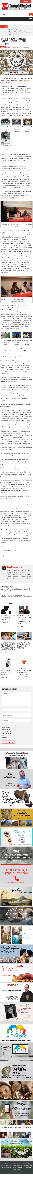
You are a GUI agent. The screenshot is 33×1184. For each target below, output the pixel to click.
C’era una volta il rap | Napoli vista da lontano (8, 618)
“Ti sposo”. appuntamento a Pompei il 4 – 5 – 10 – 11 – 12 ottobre (7, 671)
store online (21, 168)
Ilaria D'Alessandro (16, 47)
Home (11, 30)
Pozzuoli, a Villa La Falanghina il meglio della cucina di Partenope (23, 645)
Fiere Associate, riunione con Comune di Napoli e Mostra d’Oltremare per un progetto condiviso (24, 672)
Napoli (15, 30)
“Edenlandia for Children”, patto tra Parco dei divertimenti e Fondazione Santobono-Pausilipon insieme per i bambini (16, 596)
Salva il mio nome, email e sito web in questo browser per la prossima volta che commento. (7, 732)
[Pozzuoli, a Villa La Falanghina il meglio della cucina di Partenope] (24, 636)
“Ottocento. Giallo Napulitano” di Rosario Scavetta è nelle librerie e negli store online (24, 619)
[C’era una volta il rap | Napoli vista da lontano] (8, 610)
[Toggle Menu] (30, 19)
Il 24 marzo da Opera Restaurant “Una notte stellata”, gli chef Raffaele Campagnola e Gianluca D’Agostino (8, 646)
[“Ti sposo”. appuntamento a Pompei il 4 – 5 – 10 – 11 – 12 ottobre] (8, 662)
